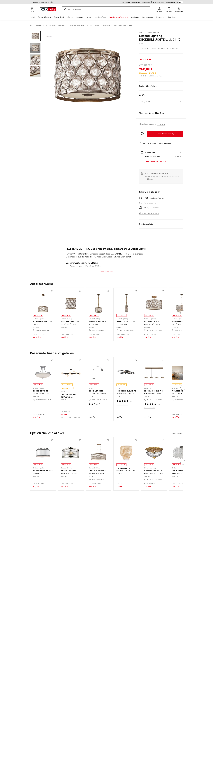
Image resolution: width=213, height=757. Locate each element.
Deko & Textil (59, 17)
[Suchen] (65, 9)
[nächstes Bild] (182, 312)
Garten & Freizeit (44, 17)
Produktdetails (146, 224)
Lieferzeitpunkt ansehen (155, 161)
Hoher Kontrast (172, 2)
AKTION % (144, 59)
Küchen (70, 17)
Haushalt (79, 17)
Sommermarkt (147, 17)
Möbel (32, 17)
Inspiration (135, 17)
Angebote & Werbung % (118, 17)
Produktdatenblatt (122, 405)
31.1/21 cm (145, 101)
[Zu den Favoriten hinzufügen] (142, 134)
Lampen (89, 17)
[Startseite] (31, 26)
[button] (35, 36)
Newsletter (172, 17)
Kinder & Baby (100, 17)
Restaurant (160, 17)
